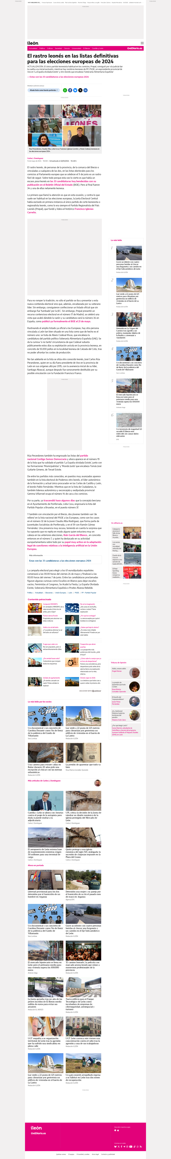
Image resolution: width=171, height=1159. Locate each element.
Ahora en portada (36, 865)
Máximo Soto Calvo (119, 720)
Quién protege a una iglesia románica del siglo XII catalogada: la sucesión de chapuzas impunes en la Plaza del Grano (83, 853)
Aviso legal (95, 1154)
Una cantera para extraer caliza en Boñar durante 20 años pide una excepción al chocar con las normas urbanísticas (45, 768)
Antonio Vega (32, 973)
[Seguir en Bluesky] (115, 1147)
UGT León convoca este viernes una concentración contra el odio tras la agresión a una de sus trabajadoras (83, 1041)
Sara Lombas (32, 738)
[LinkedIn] (85, 90)
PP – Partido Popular (89, 593)
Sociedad (58, 48)
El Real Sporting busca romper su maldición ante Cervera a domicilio (117, 573)
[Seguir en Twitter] (119, 1147)
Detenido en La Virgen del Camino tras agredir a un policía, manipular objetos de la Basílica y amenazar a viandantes (128, 333)
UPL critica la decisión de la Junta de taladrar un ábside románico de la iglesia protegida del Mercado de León (83, 816)
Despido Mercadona (117, 2)
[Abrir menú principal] (142, 43)
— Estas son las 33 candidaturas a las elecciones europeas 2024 (58, 76)
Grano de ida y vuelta (58, 2)
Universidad (76, 48)
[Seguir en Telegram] (124, 1147)
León (70, 593)
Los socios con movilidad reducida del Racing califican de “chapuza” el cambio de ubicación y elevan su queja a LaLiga (117, 546)
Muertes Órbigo (82, 2)
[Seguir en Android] (115, 1130)
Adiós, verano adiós (119, 669)
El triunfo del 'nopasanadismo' (118, 698)
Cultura (50, 48)
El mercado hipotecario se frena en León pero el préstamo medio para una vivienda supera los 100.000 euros (45, 966)
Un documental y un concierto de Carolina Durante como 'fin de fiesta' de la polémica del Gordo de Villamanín (45, 732)
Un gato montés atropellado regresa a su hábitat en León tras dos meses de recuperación (83, 1077)
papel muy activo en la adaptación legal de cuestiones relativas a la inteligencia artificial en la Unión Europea (64, 545)
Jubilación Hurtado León (135, 2)
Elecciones (49, 593)
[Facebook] (70, 90)
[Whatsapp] (65, 90)
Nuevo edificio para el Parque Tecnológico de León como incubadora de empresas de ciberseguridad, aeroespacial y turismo (80, 1004)
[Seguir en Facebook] (121, 1147)
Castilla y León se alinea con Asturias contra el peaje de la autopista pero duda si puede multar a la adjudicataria (45, 816)
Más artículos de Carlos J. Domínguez (44, 781)
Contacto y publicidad (108, 1154)
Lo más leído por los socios (40, 702)
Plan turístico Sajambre (71, 2)
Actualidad (33, 48)
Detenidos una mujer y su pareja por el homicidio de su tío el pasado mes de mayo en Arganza (83, 894)
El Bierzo (86, 48)
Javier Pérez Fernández (116, 703)
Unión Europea (60, 593)
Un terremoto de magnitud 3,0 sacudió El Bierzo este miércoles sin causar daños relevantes (129, 432)
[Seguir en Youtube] (130, 1147)
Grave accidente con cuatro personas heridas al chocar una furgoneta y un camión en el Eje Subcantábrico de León (83, 929)
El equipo (71, 1154)
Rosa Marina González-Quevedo (77, 770)
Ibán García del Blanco (75, 535)
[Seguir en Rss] (141, 1147)
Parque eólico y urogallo (93, 2)
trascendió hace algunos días (59, 500)
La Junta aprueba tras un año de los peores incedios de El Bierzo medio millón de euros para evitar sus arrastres (45, 1003)
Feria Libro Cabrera (106, 2)
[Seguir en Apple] (118, 1130)
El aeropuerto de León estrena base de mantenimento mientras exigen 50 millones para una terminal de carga (45, 853)
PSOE (77, 593)
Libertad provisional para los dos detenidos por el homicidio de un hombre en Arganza (44, 894)
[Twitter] (80, 90)
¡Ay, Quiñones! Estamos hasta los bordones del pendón (118, 714)
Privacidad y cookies (83, 1154)
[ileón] (44, 1127)
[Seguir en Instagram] (127, 1147)
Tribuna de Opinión (118, 663)
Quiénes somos (61, 1154)
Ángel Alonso (117, 671)
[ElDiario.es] (134, 48)
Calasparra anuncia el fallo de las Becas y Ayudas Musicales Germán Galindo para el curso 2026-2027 (117, 533)
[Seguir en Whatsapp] (138, 1147)
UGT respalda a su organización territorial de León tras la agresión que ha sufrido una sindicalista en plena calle (44, 1042)
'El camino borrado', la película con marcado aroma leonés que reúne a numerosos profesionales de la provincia (83, 966)
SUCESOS (125, 2)
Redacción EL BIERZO (35, 1010)
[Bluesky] (75, 90)
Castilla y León (97, 48)
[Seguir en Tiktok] (135, 1147)
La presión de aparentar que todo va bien (83, 765)
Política (42, 48)
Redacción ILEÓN (72, 738)
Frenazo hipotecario (47, 2)
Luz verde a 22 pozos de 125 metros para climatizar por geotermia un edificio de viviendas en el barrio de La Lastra (83, 732)
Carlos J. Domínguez (35, 158)
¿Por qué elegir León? (119, 725)
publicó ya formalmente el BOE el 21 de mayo (66, 321)
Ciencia (67, 48)
